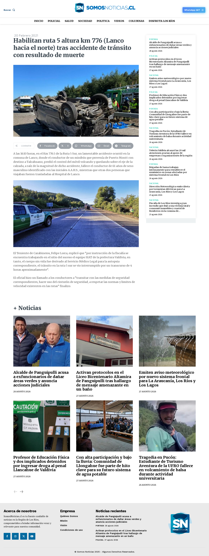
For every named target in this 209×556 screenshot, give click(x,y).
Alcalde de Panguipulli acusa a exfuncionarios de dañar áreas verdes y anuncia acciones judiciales (170, 45)
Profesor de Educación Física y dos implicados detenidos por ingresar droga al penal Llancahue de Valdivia (168, 98)
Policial (153, 56)
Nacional (154, 75)
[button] (10, 10)
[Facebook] (7, 536)
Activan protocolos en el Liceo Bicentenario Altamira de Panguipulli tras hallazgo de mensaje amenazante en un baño (169, 63)
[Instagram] (15, 536)
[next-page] (21, 491)
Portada (153, 39)
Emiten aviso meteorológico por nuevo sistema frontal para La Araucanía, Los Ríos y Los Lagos (170, 81)
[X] (23, 536)
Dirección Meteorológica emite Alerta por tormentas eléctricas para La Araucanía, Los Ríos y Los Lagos (169, 189)
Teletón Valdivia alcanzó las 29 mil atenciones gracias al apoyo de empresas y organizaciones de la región (170, 153)
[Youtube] (32, 536)
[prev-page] (15, 491)
